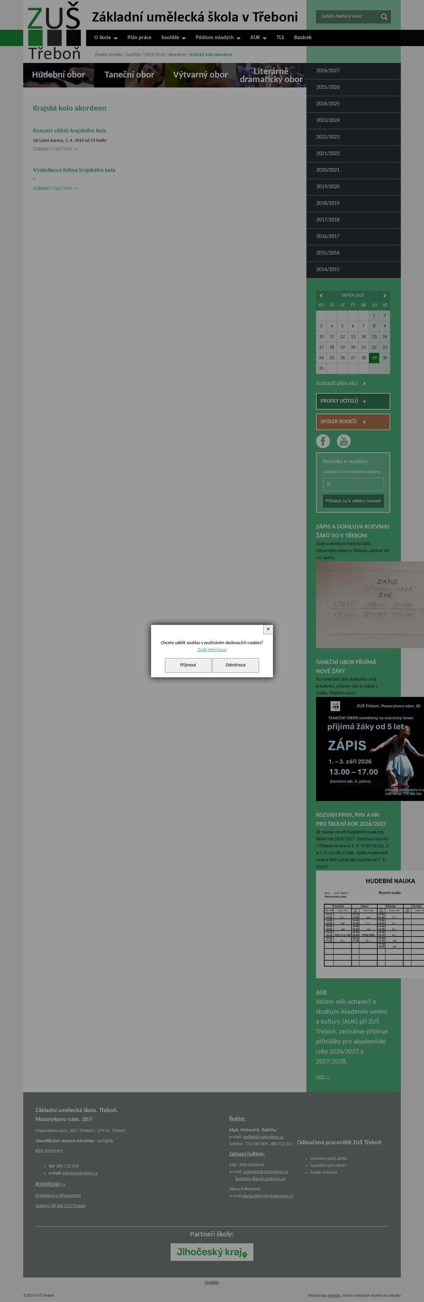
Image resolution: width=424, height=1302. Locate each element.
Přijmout (188, 665)
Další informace (212, 650)
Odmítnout (236, 665)
